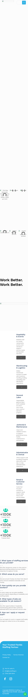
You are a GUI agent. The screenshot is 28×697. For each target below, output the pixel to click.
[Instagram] (10, 678)
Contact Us (5, 657)
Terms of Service (18, 655)
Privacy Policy (6, 655)
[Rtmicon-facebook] (4, 678)
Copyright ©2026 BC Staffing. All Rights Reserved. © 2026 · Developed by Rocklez (13, 692)
